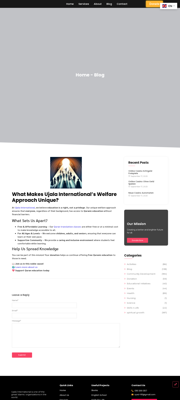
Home (70, 4)
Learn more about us (26, 266)
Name (15, 300)
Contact (122, 4)
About (98, 4)
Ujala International (25, 207)
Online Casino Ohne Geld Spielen (141, 182)
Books (94, 390)
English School (99, 395)
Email (15, 311)
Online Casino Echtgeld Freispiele (140, 172)
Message (16, 321)
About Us (64, 395)
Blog (109, 4)
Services (83, 4)
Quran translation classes (67, 226)
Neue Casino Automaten (141, 193)
